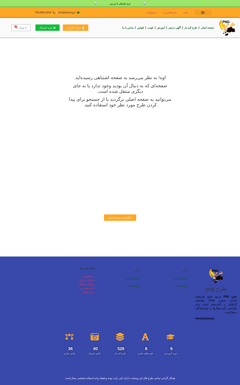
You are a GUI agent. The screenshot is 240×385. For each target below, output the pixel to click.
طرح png (216, 289)
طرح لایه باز (190, 27)
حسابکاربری (170, 12)
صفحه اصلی (207, 27)
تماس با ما (128, 27)
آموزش (161, 27)
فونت (150, 27)
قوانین (140, 27)
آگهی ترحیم (174, 27)
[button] (202, 12)
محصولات (151, 12)
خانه (185, 12)
